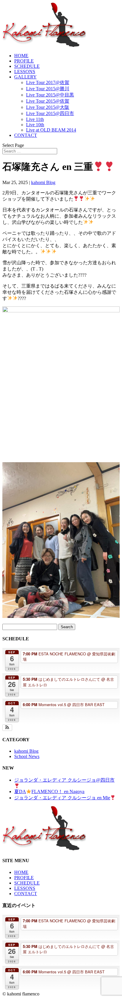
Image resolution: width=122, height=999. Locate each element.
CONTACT (25, 135)
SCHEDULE (27, 66)
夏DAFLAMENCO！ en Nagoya (49, 791)
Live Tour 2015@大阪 (47, 107)
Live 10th (35, 124)
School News (26, 756)
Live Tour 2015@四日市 (50, 113)
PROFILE (24, 60)
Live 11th (35, 119)
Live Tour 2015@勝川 (47, 88)
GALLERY (25, 76)
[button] (7, 728)
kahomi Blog (43, 182)
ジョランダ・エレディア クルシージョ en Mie (62, 797)
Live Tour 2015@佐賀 (47, 101)
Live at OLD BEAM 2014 (51, 129)
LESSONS (24, 71)
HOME (21, 55)
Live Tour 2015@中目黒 (50, 94)
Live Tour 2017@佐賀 (47, 82)
